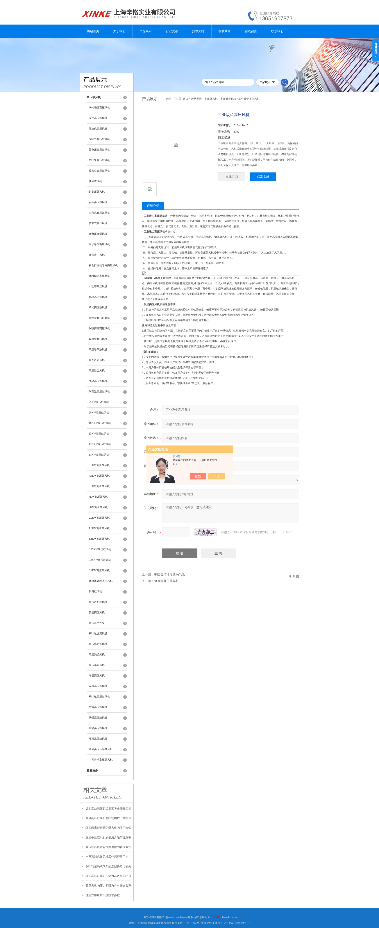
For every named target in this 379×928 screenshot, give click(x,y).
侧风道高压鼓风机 (166, 581)
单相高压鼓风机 (98, 307)
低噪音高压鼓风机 (99, 317)
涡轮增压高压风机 (99, 107)
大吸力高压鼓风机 (99, 139)
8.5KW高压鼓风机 (99, 465)
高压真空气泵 (97, 623)
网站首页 (93, 31)
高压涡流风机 (97, 654)
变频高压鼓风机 (98, 381)
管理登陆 (206, 922)
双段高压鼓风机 (98, 686)
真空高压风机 (97, 612)
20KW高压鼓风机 (99, 412)
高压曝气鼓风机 (98, 349)
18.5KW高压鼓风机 (100, 423)
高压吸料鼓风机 (98, 601)
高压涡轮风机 (97, 665)
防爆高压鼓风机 (98, 717)
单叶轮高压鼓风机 (99, 160)
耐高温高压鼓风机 (99, 391)
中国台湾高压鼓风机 (101, 759)
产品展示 (145, 31)
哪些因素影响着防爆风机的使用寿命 (108, 827)
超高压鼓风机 (97, 191)
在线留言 (251, 31)
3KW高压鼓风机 (98, 507)
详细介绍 (153, 206)
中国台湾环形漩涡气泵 (169, 574)
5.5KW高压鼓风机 (99, 486)
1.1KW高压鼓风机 (99, 538)
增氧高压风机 (97, 675)
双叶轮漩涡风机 (98, 633)
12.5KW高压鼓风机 (100, 444)
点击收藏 (263, 176)
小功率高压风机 (98, 286)
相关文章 (95, 790)
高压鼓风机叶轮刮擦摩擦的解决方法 (108, 847)
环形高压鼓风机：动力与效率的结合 (108, 876)
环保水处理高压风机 (101, 580)
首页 (185, 98)
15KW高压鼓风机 (99, 433)
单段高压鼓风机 (98, 296)
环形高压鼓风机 (98, 738)
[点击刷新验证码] (205, 532)
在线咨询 (231, 176)
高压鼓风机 (211, 98)
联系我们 (277, 31)
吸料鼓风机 (95, 591)
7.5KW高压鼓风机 (99, 475)
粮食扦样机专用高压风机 (103, 265)
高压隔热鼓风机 (98, 644)
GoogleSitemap (230, 917)
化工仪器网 (192, 922)
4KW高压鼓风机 (98, 496)
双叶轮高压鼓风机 (99, 696)
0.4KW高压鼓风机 (99, 570)
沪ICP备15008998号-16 (237, 922)
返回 (292, 576)
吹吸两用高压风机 (99, 328)
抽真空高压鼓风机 (99, 170)
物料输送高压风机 (99, 275)
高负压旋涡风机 (98, 233)
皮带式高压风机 (98, 223)
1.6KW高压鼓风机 (99, 528)
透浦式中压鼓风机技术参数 (103, 895)
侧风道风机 (95, 181)
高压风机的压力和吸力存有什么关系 (108, 885)
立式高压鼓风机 (98, 118)
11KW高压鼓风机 (99, 454)
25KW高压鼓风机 (99, 402)
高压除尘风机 (97, 370)
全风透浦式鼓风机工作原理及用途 (107, 856)
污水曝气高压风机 (99, 244)
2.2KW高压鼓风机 (99, 517)
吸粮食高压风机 (98, 339)
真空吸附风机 (97, 360)
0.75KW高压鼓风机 (100, 549)
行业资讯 (172, 31)
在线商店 (224, 31)
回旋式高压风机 (98, 128)
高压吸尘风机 (97, 254)
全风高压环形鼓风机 (101, 749)
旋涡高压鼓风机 (98, 728)
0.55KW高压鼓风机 (100, 559)
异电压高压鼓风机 (99, 149)
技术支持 (198, 31)
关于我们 (119, 31)
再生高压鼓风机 (98, 202)
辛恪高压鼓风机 (98, 707)
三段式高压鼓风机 (99, 212)
